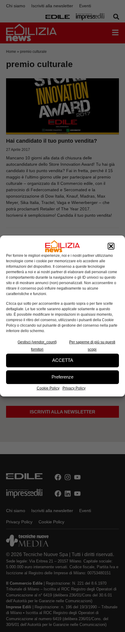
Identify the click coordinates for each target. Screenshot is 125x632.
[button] (111, 246)
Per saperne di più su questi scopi (92, 346)
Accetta (62, 360)
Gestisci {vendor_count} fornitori (37, 346)
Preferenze (62, 376)
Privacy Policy (74, 388)
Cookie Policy (48, 388)
